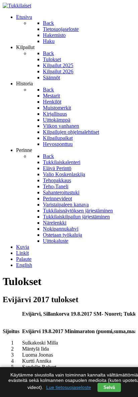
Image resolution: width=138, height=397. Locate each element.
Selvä (109, 387)
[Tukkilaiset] (17, 5)
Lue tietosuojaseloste (68, 387)
